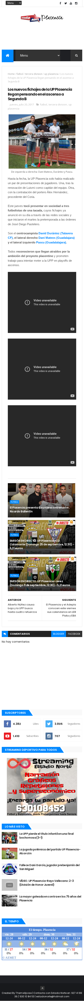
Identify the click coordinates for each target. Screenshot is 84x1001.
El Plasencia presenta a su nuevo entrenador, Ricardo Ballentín (39, 509)
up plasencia (51, 74)
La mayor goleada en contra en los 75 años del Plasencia (50, 898)
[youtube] (71, 3)
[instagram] (76, 3)
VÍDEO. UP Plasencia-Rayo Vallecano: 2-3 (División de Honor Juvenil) (46, 883)
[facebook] (60, 3)
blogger (58, 633)
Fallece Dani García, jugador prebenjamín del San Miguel (49, 867)
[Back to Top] (42, 988)
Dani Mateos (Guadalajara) (56, 237)
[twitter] (65, 3)
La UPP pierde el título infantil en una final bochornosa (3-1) (46, 836)
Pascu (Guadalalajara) (51, 242)
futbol (20, 74)
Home (11, 74)
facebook (74, 633)
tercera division (33, 74)
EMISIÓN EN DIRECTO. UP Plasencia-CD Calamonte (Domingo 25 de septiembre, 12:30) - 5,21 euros (42, 544)
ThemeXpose (24, 993)
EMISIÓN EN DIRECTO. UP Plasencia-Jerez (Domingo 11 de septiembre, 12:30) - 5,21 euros (40, 583)
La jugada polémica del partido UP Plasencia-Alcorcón (49, 851)
